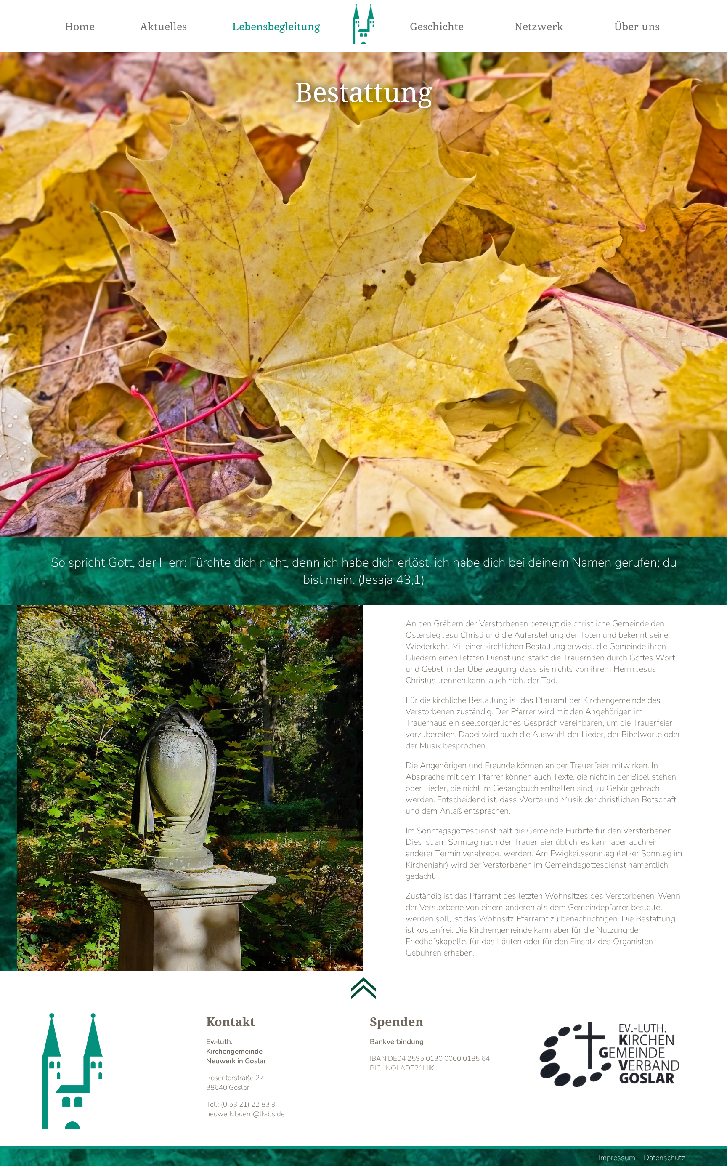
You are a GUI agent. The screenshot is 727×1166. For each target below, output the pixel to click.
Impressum (617, 1158)
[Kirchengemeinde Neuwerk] (363, 25)
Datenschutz (664, 1158)
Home (80, 26)
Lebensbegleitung (276, 26)
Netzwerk (539, 26)
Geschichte (437, 26)
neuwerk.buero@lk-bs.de (245, 1114)
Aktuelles (163, 26)
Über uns (637, 26)
